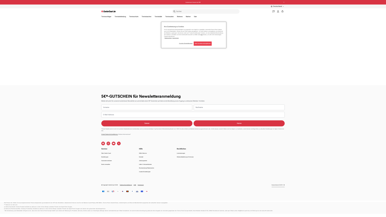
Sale (195, 16)
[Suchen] (174, 11)
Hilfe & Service (143, 153)
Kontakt (141, 157)
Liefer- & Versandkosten (145, 164)
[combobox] (206, 11)
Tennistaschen (146, 16)
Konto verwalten (105, 164)
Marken (188, 16)
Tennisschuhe (133, 16)
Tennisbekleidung (120, 16)
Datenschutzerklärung (126, 185)
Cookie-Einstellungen (144, 171)
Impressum (141, 185)
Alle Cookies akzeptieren (203, 43)
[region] (193, 35)
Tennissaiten (169, 16)
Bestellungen (104, 157)
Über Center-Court (106, 153)
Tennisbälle (158, 16)
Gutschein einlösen (106, 160)
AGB (135, 185)
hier (202, 34)
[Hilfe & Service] (273, 11)
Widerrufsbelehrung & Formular (185, 157)
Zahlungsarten (143, 160)
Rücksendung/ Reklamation (146, 168)
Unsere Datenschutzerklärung (109, 134)
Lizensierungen (181, 153)
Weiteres (180, 16)
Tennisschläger (106, 16)
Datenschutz (168, 38)
